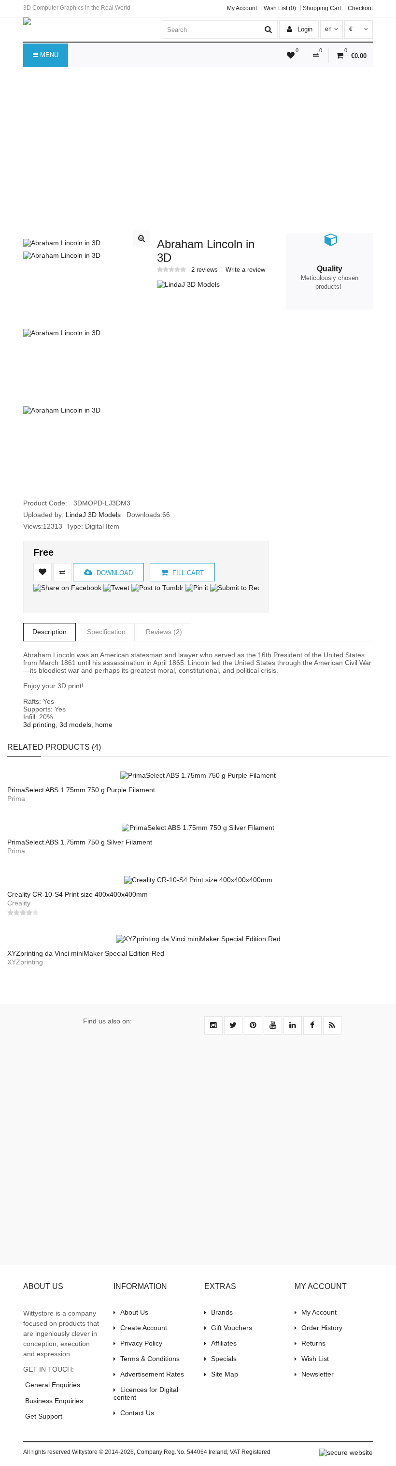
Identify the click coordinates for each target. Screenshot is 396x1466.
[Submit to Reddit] (239, 588)
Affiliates (224, 1343)
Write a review (245, 270)
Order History (321, 1328)
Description (49, 632)
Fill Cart (187, 573)
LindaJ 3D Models (93, 514)
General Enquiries (51, 1385)
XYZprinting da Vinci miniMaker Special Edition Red (85, 953)
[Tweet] (116, 588)
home (104, 724)
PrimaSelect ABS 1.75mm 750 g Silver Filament (79, 842)
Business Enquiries (53, 1401)
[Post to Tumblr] (157, 588)
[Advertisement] (198, 144)
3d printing (39, 724)
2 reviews (204, 270)
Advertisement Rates (152, 1374)
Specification (106, 632)
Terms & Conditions (150, 1358)
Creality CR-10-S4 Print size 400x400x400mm (77, 894)
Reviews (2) (164, 632)
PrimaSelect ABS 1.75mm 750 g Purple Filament (81, 790)
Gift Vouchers (231, 1328)
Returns (313, 1343)
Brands (222, 1312)
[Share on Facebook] (67, 588)
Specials (224, 1358)
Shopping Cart (322, 8)
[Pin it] (196, 588)
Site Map (224, 1374)
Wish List (315, 1358)
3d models (75, 724)
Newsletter (317, 1374)
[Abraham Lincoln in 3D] (61, 243)
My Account (242, 8)
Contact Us (137, 1413)
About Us (134, 1312)
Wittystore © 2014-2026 (103, 1452)
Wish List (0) (280, 8)
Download (114, 573)
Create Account (143, 1328)
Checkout (360, 8)
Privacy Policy (141, 1343)
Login (304, 29)
